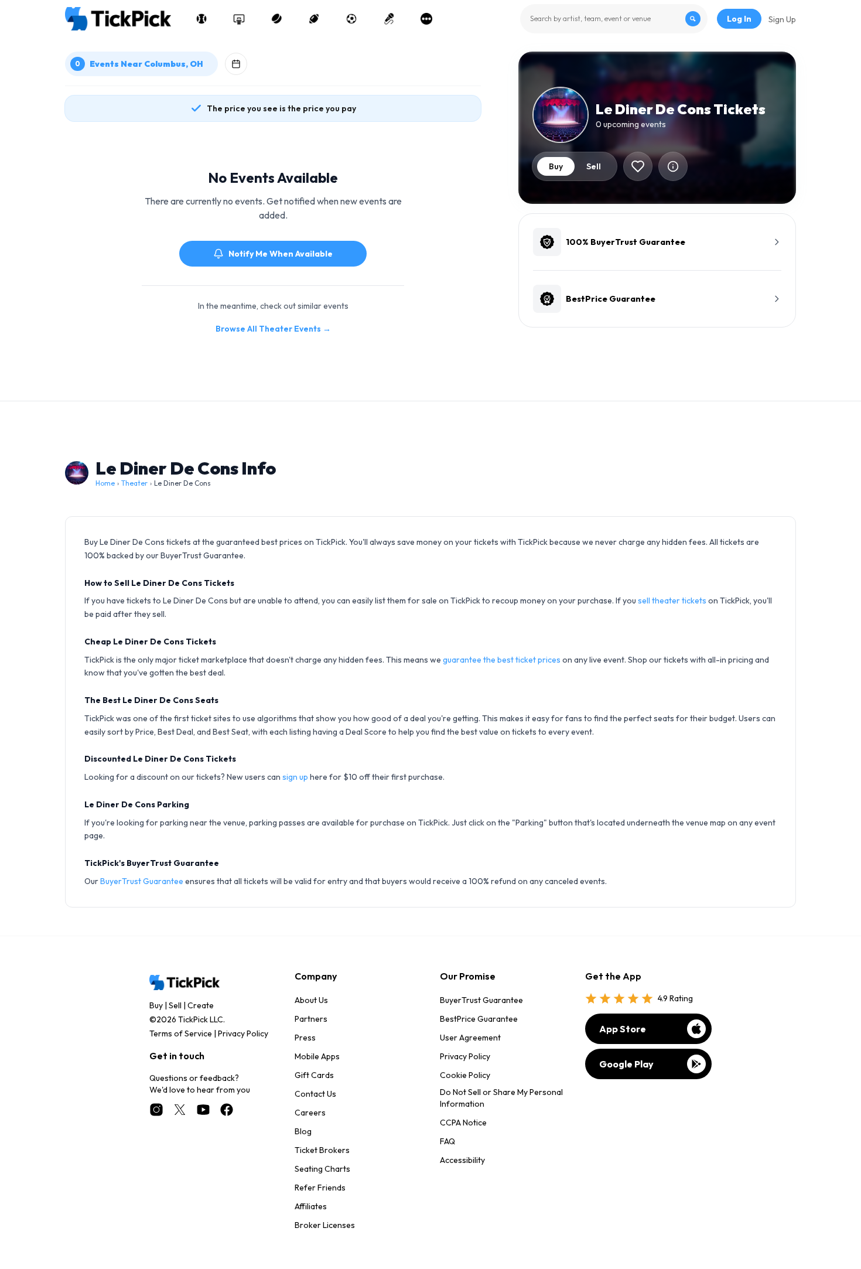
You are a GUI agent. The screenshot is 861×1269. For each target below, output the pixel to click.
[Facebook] (227, 1110)
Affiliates (311, 1206)
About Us (311, 1000)
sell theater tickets (672, 600)
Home (105, 483)
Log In (739, 18)
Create (200, 1005)
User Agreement (470, 1037)
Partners (311, 1019)
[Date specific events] (236, 64)
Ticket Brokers (322, 1150)
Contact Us (315, 1094)
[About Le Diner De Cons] (673, 166)
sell (593, 166)
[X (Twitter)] (180, 1110)
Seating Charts (322, 1169)
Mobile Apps (317, 1056)
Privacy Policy (243, 1033)
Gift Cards (314, 1075)
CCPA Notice (463, 1122)
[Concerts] (389, 18)
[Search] (693, 18)
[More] (426, 18)
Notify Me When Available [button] (280, 253)
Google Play (626, 1064)
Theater (134, 483)
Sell (175, 1005)
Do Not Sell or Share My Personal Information (501, 1098)
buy (556, 166)
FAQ (447, 1141)
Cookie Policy (465, 1075)
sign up (295, 777)
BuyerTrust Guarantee (141, 881)
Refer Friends (320, 1187)
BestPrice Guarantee (479, 1019)
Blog (303, 1131)
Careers (310, 1112)
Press (305, 1037)
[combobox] (614, 18)
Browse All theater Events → (273, 328)
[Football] (314, 18)
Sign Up (782, 19)
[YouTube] (203, 1110)
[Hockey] (276, 18)
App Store (622, 1029)
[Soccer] (351, 18)
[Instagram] (156, 1110)
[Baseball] (201, 18)
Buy (156, 1005)
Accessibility (462, 1160)
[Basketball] (239, 18)
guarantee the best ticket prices (502, 659)
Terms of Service (180, 1033)
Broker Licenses (325, 1225)
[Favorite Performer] (638, 166)
